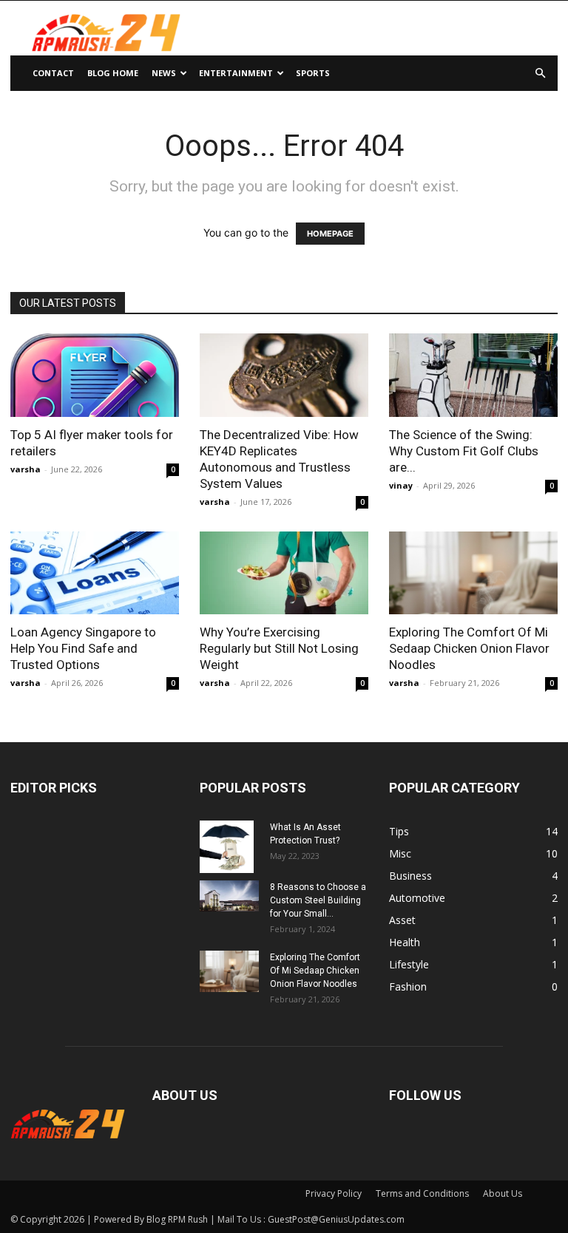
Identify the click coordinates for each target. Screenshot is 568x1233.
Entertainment (236, 72)
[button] (540, 74)
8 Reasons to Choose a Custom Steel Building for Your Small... (318, 900)
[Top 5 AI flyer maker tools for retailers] (94, 375)
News (164, 72)
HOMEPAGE (330, 233)
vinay (401, 485)
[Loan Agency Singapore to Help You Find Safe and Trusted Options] (94, 573)
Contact (53, 72)
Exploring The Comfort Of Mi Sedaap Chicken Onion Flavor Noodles (469, 648)
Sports (313, 72)
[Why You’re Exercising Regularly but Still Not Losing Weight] (284, 573)
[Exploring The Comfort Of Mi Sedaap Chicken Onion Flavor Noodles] (473, 573)
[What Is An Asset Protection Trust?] (229, 846)
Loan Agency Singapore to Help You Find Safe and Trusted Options (83, 648)
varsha (25, 469)
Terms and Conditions (422, 1193)
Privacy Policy (333, 1193)
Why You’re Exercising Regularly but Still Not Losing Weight (279, 648)
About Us (502, 1193)
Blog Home (112, 72)
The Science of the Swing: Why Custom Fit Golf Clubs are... (463, 451)
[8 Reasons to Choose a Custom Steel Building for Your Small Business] (229, 895)
